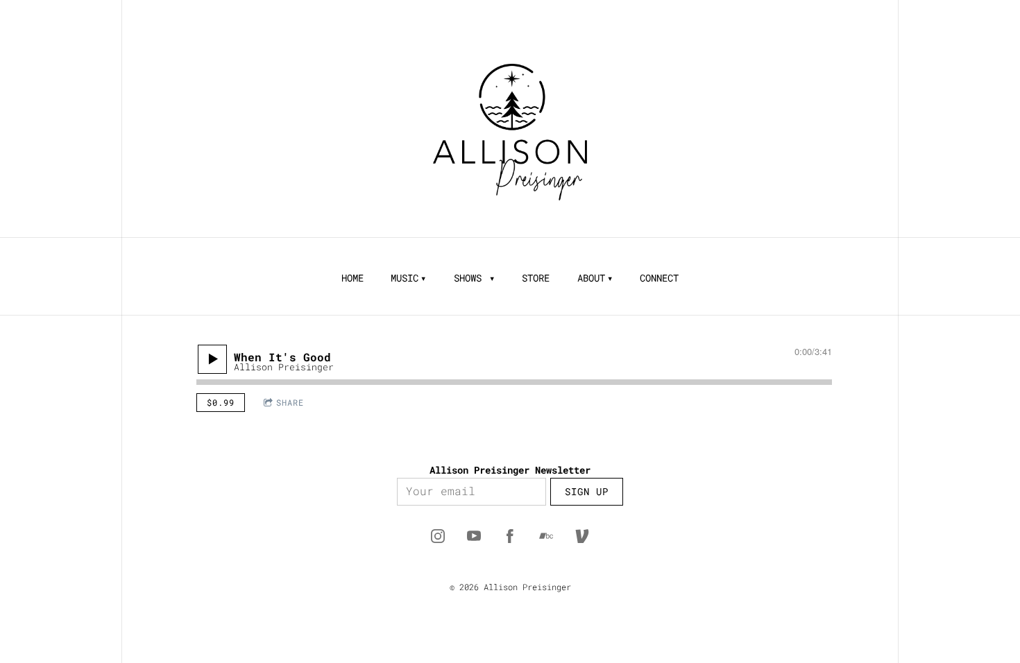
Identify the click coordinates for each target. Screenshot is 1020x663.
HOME (352, 278)
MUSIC (404, 278)
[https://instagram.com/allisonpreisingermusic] (438, 536)
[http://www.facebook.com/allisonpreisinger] (510, 536)
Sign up (587, 491)
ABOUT (591, 278)
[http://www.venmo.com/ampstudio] (582, 536)
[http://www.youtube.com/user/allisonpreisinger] (474, 536)
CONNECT (659, 278)
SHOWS (470, 278)
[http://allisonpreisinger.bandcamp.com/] (546, 536)
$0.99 (221, 402)
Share (290, 402)
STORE (536, 278)
